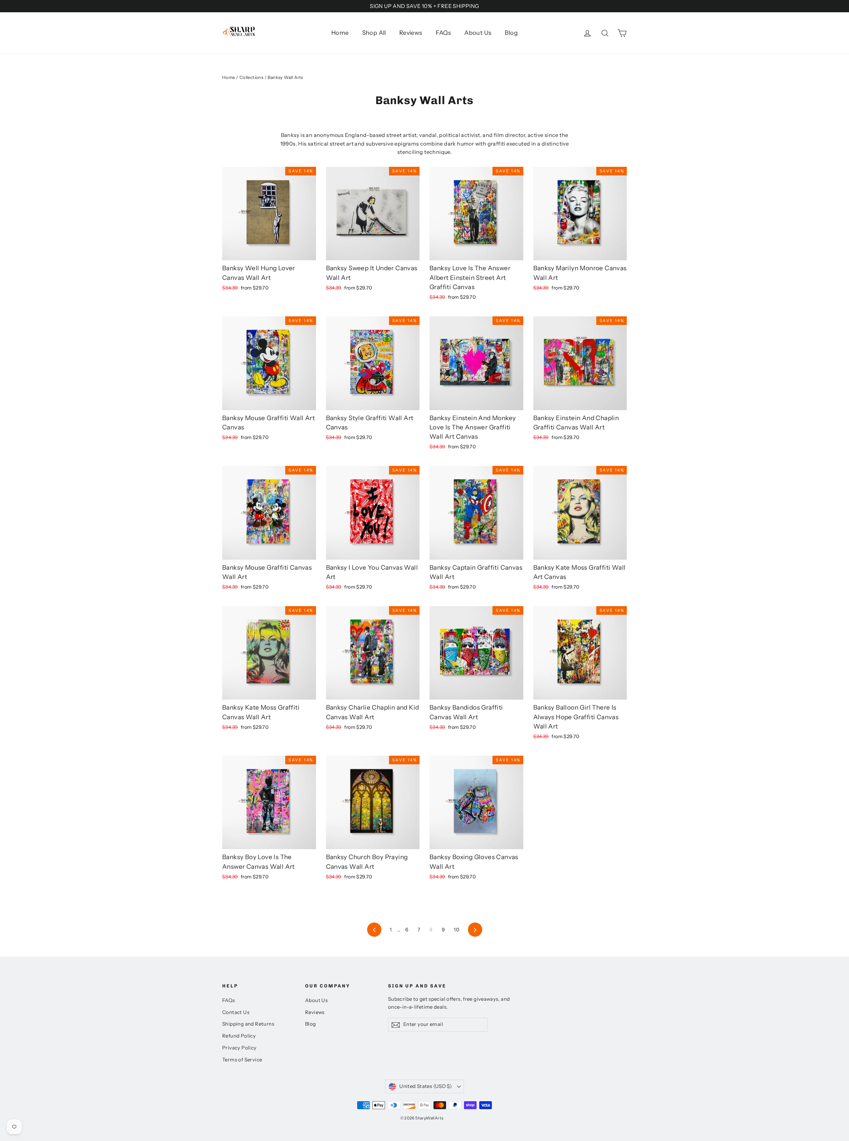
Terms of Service (242, 1060)
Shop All (374, 32)
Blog (511, 32)
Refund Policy (239, 1036)
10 (456, 929)
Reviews (411, 32)
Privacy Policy (239, 1048)
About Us (477, 32)
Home (340, 32)
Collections (251, 77)
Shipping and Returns (248, 1024)
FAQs (443, 32)
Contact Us (235, 1012)
